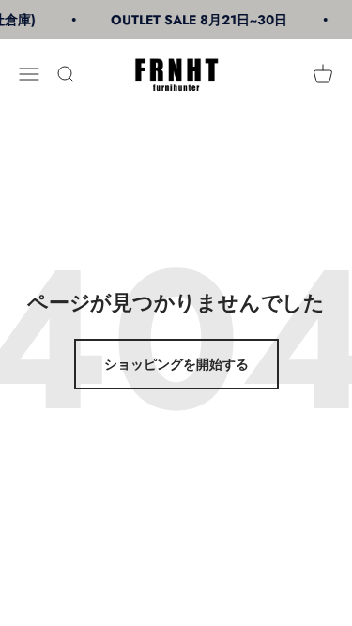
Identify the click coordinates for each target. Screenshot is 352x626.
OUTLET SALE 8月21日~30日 (198, 19)
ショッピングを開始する (176, 364)
